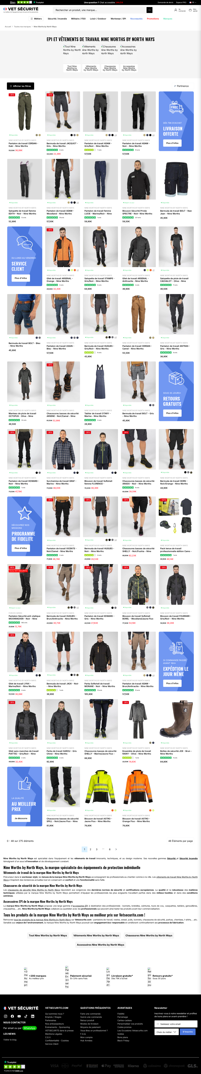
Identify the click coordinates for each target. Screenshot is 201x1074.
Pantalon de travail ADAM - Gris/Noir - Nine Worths (98, 144)
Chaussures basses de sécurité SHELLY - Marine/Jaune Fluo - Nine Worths (100, 754)
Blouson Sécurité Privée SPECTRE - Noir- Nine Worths (137, 212)
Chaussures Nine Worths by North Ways (149, 935)
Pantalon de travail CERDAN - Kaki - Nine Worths (23, 144)
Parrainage (122, 1017)
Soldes (120, 1034)
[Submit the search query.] (149, 10)
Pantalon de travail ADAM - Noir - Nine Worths (136, 144)
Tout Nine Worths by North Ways (48, 935)
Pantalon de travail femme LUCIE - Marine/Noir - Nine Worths (98, 213)
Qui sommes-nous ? (54, 1013)
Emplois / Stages (53, 1017)
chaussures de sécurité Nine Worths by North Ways (34, 890)
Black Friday (123, 1040)
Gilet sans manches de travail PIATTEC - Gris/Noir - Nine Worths (24, 754)
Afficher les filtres (22, 86)
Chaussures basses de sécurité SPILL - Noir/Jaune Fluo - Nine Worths (63, 821)
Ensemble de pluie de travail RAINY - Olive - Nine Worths (136, 752)
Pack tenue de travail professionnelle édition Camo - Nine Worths (176, 551)
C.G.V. (48, 1037)
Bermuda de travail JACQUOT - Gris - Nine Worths (62, 144)
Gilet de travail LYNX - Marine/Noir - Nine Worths (22, 684)
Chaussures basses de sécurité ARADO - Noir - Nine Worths (138, 482)
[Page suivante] (116, 849)
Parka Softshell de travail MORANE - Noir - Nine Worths (99, 684)
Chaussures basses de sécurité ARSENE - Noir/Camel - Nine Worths (63, 416)
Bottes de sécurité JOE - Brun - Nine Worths (176, 752)
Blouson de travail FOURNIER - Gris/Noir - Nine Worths (175, 617)
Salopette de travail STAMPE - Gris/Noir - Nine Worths (99, 279)
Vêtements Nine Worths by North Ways (96, 935)
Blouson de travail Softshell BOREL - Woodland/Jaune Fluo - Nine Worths (137, 619)
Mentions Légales (53, 1034)
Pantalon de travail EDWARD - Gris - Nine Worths (99, 617)
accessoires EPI (80, 906)
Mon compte (86, 1037)
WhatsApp (29, 1028)
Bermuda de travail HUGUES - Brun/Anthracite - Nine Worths (62, 617)
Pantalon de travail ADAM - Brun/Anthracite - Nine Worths (137, 684)
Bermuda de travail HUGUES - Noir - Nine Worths (99, 549)
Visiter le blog (9, 1039)
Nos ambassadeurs (54, 1023)
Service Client (51, 1044)
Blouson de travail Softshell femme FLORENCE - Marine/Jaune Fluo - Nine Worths (98, 485)
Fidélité (120, 1013)
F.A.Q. (83, 1034)
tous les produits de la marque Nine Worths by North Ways (42, 919)
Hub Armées (86, 1040)
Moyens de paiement (90, 1027)
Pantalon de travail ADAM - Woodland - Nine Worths (60, 212)
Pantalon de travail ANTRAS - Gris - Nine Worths (175, 347)
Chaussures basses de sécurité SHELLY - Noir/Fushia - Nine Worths (138, 551)
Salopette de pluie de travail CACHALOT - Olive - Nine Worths (174, 281)
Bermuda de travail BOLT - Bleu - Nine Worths (24, 344)
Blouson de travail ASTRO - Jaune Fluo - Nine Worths (98, 820)
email (11, 1028)
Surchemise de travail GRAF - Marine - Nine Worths (61, 482)
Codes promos (124, 1027)
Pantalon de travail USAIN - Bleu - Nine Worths (60, 347)
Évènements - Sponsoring (57, 1027)
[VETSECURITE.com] (20, 10)
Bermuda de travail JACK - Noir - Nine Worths (62, 684)
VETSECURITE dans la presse (59, 1030)
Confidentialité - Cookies (57, 1040)
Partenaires (50, 1020)
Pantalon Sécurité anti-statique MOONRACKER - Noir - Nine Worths (24, 619)
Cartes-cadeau (124, 1020)
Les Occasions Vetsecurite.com (132, 1030)
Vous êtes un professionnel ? (94, 1030)
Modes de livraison (89, 1023)
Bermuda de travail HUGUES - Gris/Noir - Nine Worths (99, 347)
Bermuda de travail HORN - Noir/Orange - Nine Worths (174, 482)
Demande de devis (165, 2)
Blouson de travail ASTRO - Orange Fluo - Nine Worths (136, 820)
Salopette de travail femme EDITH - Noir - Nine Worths (22, 212)
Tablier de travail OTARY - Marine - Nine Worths (97, 414)
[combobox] (168, 1032)
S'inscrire (188, 1031)
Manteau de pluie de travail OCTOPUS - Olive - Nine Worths (22, 416)
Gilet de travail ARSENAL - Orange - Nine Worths (60, 279)
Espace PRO (181, 2)
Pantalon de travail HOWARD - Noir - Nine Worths (24, 482)
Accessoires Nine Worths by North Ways (100, 944)
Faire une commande (90, 1013)
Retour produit (87, 1020)
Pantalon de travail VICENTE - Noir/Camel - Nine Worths (62, 549)
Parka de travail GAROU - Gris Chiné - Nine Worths (62, 752)
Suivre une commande (91, 1017)
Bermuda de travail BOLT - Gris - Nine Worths (138, 414)
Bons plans (122, 1037)
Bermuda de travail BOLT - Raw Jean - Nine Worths (176, 212)
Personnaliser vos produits (130, 1023)
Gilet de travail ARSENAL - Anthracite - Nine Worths (135, 279)
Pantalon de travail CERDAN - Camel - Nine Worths (137, 347)
